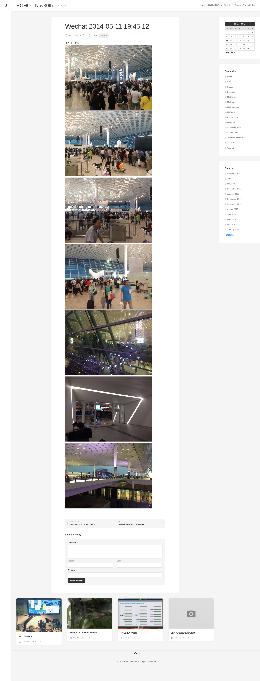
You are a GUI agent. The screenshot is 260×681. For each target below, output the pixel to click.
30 (248, 48)
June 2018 (231, 214)
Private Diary (232, 117)
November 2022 (234, 174)
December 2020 (234, 189)
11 (227, 40)
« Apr (227, 52)
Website (71, 570)
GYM (229, 82)
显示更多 (230, 235)
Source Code (232, 132)
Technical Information (236, 138)
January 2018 (233, 229)
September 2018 (234, 204)
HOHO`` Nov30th (34, 5)
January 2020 (233, 194)
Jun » (233, 52)
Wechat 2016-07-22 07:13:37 (84, 633)
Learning (231, 92)
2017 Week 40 (26, 636)
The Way (231, 143)
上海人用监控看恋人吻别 (183, 633)
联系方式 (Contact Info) (244, 5)
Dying (229, 77)
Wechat (103, 35)
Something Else (234, 127)
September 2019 (234, 199)
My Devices (232, 97)
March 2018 (232, 224)
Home (202, 5)
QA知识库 (231, 122)
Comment (73, 542)
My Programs (233, 107)
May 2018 (231, 219)
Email (120, 561)
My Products (232, 102)
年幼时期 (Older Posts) (219, 5)
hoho (94, 35)
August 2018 (232, 209)
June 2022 (231, 179)
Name (71, 561)
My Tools (231, 112)
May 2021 (231, 184)
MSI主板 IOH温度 (129, 633)
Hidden (230, 87)
